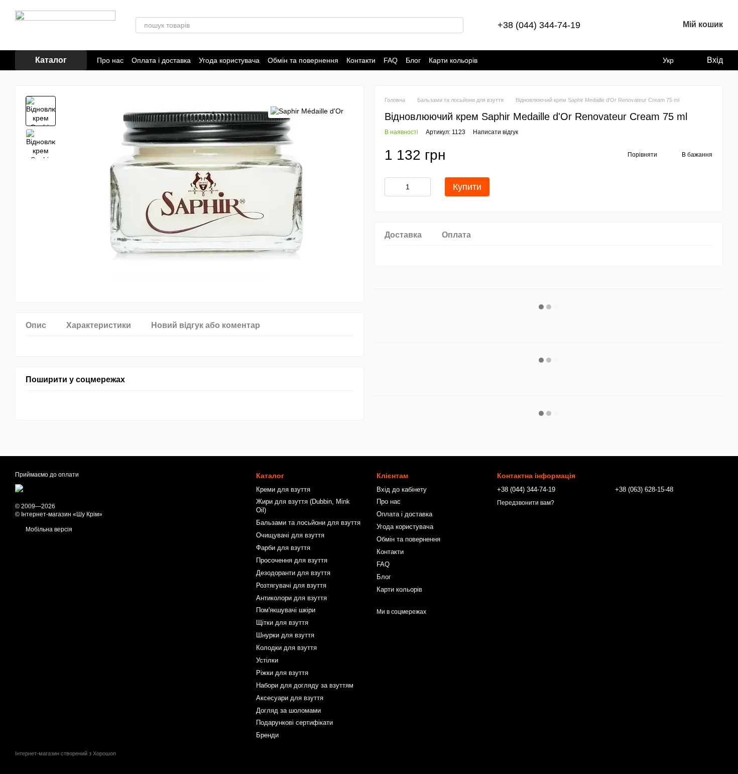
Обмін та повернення (303, 60)
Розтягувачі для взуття (291, 585)
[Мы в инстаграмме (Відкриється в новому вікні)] (504, 60)
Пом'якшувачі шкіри (285, 610)
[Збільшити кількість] (423, 187)
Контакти (361, 60)
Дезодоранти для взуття (293, 573)
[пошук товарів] (455, 25)
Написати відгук (495, 132)
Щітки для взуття (282, 622)
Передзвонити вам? (525, 502)
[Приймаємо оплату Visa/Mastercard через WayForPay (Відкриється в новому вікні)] (95, 487)
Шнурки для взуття (285, 635)
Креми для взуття (283, 489)
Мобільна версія (48, 529)
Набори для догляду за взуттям (304, 685)
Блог (413, 60)
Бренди (267, 735)
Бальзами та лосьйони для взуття (308, 522)
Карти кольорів (453, 60)
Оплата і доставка (161, 60)
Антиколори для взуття (291, 598)
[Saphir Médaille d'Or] (307, 110)
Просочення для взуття (291, 560)
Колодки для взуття (286, 647)
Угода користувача (229, 60)
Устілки (267, 660)
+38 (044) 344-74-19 (539, 25)
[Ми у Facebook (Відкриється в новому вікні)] (491, 60)
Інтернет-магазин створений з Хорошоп (65, 753)
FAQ (391, 60)
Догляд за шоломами (288, 710)
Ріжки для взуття (282, 673)
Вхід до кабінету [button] (402, 489)
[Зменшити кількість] (392, 187)
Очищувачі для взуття (290, 535)
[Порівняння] (618, 25)
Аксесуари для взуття (289, 698)
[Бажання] (645, 25)
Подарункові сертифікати (294, 722)
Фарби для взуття (283, 547)
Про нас (110, 60)
